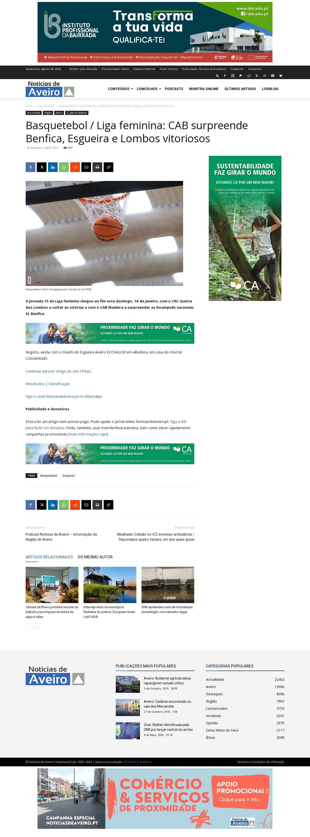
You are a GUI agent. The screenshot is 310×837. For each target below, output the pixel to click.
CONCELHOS (147, 88)
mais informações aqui (88, 434)
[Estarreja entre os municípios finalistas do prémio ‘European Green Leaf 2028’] (110, 585)
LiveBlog (270, 88)
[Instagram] (232, 75)
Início (29, 106)
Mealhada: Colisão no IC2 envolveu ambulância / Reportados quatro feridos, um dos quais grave (155, 537)
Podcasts (174, 88)
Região (48, 112)
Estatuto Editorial (144, 69)
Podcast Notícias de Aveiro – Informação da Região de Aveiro (61, 537)
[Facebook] (224, 75)
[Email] (86, 167)
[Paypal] (240, 75)
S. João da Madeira (77, 112)
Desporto (68, 475)
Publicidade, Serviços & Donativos (204, 69)
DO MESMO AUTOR (95, 556)
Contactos (254, 69)
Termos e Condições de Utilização (260, 762)
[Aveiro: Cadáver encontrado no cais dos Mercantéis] (128, 707)
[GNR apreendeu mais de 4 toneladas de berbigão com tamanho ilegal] (167, 585)
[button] (217, 75)
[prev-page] (29, 626)
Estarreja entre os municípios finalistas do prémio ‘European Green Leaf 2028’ (109, 612)
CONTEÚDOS (118, 88)
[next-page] (36, 626)
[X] (256, 75)
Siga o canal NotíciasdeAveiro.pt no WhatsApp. (64, 396)
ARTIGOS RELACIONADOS (49, 556)
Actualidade (46, 106)
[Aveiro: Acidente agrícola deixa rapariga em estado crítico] (128, 684)
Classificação (59, 383)
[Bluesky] (280, 75)
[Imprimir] (97, 167)
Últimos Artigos (240, 88)
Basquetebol (48, 475)
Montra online (203, 88)
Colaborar (237, 69)
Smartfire (130, 762)
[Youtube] (272, 75)
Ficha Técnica (169, 69)
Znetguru (145, 762)
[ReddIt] (75, 167)
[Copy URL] (108, 167)
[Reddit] (248, 75)
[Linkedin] (53, 167)
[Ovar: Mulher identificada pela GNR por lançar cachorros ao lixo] (128, 730)
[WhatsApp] (264, 75)
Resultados (36, 383)
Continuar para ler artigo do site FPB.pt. (59, 371)
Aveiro (59, 112)
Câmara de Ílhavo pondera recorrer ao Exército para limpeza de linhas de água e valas (52, 612)
